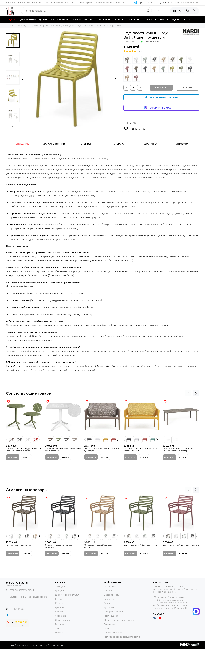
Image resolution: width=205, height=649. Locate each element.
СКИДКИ (60, 586)
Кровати (60, 611)
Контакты (70, 2)
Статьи (48, 2)
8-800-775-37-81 (170, 2)
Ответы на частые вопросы (119, 620)
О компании (111, 586)
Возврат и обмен (113, 611)
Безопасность (111, 595)
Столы (58, 599)
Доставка (10, 2)
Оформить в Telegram (164, 97)
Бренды (59, 624)
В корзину (161, 87)
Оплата (21, 2)
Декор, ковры (62, 620)
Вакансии (109, 624)
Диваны (59, 607)
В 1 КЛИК (187, 87)
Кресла (59, 603)
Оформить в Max (163, 107)
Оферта (108, 628)
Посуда (59, 632)
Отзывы (58, 2)
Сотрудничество (113, 632)
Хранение (60, 616)
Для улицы (61, 590)
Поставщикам (111, 616)
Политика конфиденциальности (122, 637)
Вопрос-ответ (34, 2)
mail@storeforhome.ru (22, 590)
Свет (57, 628)
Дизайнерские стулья (67, 595)
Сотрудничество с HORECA (109, 2)
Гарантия (109, 599)
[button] (13, 32)
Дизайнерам (85, 2)
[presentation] (22, 79)
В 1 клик (26, 457)
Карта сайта (58, 645)
